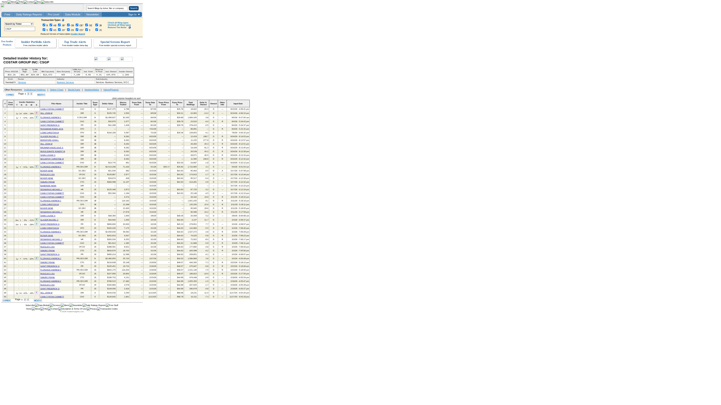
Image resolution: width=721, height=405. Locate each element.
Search (133, 8)
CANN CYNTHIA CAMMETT (52, 109)
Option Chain (56, 89)
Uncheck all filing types (119, 25)
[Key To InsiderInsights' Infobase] (63, 20)
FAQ (21, 2)
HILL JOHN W (46, 113)
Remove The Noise (117, 27)
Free (7, 14)
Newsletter (92, 14)
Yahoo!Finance (111, 89)
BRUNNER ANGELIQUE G (51, 148)
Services (22, 82)
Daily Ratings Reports (29, 14)
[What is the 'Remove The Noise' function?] (129, 28)
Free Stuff (113, 305)
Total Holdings (191, 103)
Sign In (132, 14)
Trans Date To (150, 103)
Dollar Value (107, 104)
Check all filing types (118, 23)
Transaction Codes (109, 309)
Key (39, 2)
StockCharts (74, 89)
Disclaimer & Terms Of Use (74, 309)
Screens (57, 305)
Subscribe (49, 2)
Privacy (93, 309)
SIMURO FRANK (47, 182)
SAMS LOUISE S (47, 155)
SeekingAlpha (91, 89)
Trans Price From (163, 103)
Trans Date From (137, 103)
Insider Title (82, 104)
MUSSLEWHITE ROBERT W (52, 151)
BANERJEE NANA (48, 186)
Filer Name (56, 104)
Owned (213, 104)
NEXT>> (41, 95)
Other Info (222, 103)
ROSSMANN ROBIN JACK (51, 129)
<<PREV (10, 95)
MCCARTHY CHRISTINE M (52, 159)
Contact (30, 2)
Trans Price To (177, 103)
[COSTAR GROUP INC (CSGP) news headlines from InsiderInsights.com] (100, 60)
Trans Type (95, 103)
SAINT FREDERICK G (50, 125)
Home (4, 2)
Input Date (238, 104)
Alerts (66, 305)
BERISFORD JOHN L (49, 140)
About (13, 2)
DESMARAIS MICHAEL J (51, 189)
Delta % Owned (203, 103)
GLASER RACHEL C (49, 136)
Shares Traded (123, 103)
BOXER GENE (46, 171)
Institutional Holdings (35, 89)
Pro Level (53, 14)
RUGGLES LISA (47, 174)
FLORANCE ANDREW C (50, 117)
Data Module (72, 14)
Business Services (65, 82)
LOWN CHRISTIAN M (49, 133)
